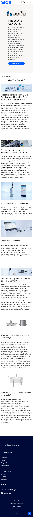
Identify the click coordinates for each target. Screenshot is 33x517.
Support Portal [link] (5, 463)
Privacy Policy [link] (16, 509)
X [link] (1, 482)
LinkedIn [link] (3, 474)
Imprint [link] (16, 501)
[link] (6, 2)
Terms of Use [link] (16, 506)
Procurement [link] (5, 466)
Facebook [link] (4, 477)
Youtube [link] (3, 485)
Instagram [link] (4, 479)
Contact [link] (3, 460)
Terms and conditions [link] (16, 503)
